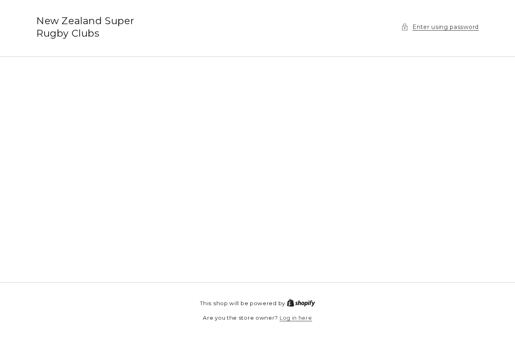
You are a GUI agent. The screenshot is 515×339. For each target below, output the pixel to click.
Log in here (296, 317)
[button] (440, 27)
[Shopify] (301, 303)
